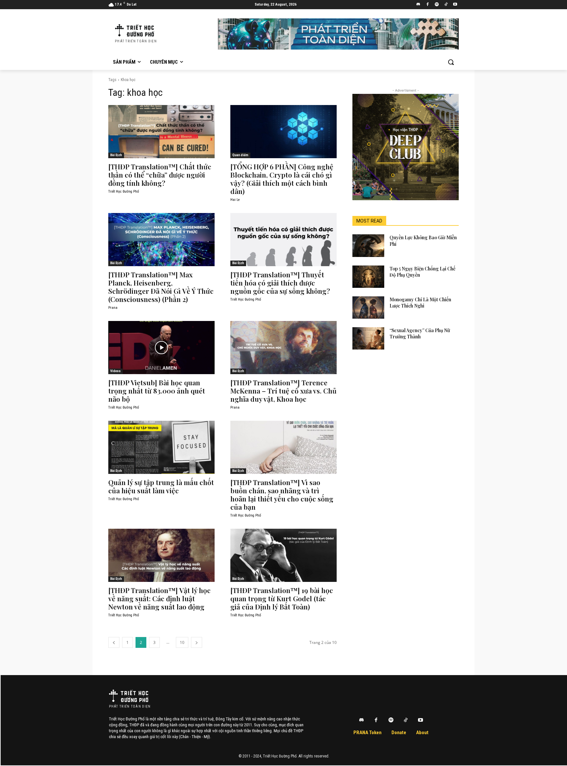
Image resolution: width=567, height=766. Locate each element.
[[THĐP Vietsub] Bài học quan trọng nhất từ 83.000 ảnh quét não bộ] (161, 347)
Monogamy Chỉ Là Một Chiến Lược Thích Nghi (420, 302)
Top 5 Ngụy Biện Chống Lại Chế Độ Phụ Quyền (422, 272)
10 (182, 642)
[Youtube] (455, 5)
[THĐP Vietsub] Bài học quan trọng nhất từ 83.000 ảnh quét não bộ (156, 390)
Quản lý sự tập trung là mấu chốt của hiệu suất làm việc (161, 486)
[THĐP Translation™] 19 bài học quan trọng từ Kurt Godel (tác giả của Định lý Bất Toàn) (281, 598)
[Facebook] (427, 5)
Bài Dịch (116, 155)
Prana (112, 308)
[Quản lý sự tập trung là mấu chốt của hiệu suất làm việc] (161, 447)
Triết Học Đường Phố (123, 191)
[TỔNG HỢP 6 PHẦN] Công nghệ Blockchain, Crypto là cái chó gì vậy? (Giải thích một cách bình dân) (281, 179)
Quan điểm (240, 155)
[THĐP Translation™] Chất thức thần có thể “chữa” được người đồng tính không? (159, 174)
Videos (115, 371)
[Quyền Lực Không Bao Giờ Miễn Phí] (368, 245)
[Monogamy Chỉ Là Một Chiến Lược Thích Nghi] (368, 307)
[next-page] (196, 642)
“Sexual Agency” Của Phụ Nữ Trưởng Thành (419, 333)
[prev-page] (113, 642)
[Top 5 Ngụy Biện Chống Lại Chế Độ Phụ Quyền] (368, 277)
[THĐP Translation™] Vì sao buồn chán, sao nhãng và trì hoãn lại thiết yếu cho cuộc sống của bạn (281, 494)
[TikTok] (446, 5)
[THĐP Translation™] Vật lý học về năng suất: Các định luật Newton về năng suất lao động (159, 598)
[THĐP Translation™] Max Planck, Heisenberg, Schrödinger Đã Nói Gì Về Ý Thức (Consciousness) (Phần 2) (161, 287)
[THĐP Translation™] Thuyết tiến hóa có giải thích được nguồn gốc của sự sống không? (280, 282)
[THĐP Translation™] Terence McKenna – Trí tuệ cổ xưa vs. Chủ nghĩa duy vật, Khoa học (283, 390)
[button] (451, 62)
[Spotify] (437, 5)
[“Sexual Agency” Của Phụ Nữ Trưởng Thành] (368, 338)
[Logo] (128, 696)
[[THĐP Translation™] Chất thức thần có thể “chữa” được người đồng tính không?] (161, 131)
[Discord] (418, 5)
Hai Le (235, 200)
